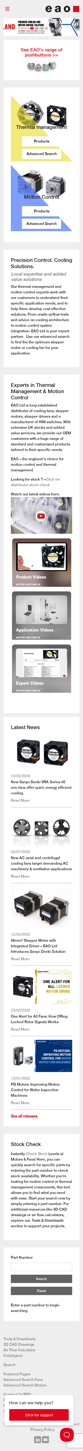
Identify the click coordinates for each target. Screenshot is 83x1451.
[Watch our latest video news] (41, 515)
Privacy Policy (42, 1429)
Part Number (22, 1257)
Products (41, 141)
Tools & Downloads (19, 1339)
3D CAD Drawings (18, 1344)
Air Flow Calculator (19, 1350)
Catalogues (13, 1355)
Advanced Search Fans (23, 1379)
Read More (20, 800)
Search (41, 1279)
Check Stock (36, 1154)
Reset (41, 1291)
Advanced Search (42, 154)
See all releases (24, 1116)
